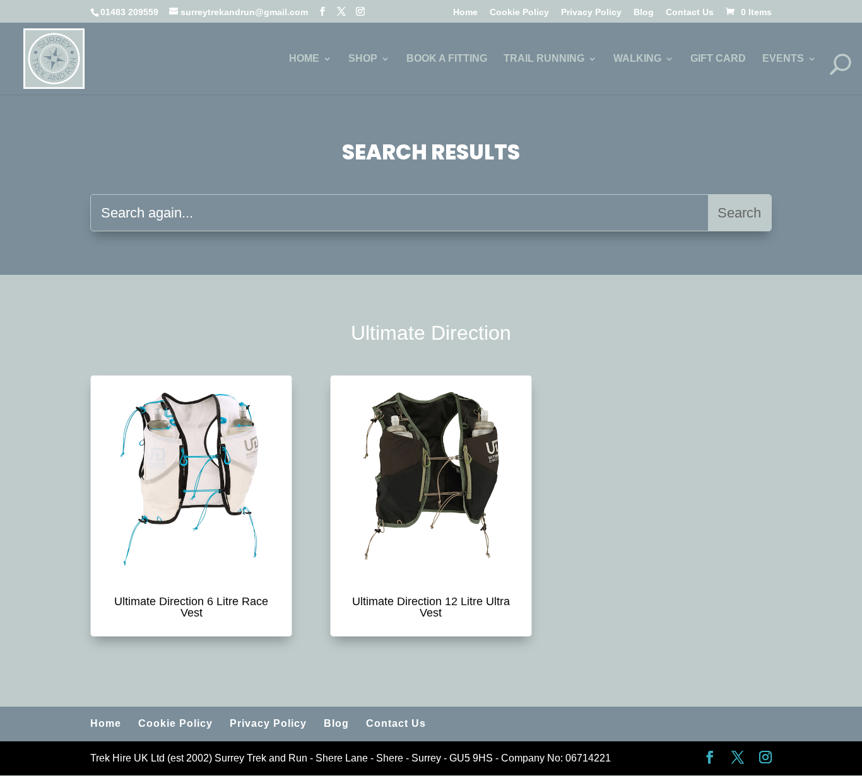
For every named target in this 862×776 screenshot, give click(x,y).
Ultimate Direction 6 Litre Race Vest (191, 607)
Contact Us (690, 12)
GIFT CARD (718, 59)
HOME (304, 59)
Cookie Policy (519, 12)
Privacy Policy (591, 12)
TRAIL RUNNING (544, 59)
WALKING (637, 59)
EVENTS (783, 59)
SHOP (362, 59)
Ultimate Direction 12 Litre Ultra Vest (431, 607)
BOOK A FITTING (446, 59)
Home (465, 12)
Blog (644, 12)
